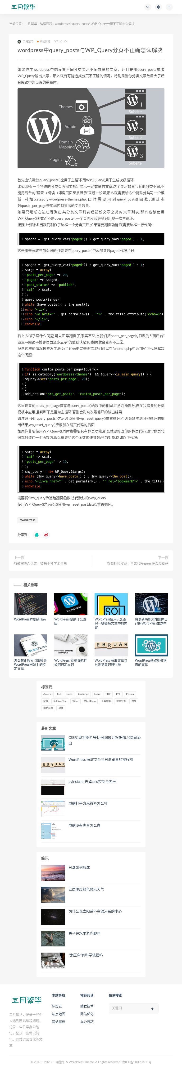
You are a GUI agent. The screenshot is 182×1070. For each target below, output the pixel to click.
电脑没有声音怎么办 (84, 825)
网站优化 (87, 1014)
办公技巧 (87, 1022)
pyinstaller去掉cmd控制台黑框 (92, 782)
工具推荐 (106, 701)
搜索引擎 (121, 701)
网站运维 (48, 708)
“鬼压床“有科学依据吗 (85, 955)
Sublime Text (60, 701)
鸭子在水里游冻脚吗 (84, 933)
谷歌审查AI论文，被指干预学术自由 (40, 563)
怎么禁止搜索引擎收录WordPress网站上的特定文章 (30, 664)
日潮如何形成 (79, 867)
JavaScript (83, 694)
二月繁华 (31, 24)
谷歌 (61, 708)
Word (75, 701)
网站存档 (58, 1022)
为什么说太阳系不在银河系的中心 (95, 911)
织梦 (134, 701)
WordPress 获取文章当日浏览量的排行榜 (100, 760)
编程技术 (87, 1006)
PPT (118, 694)
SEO (45, 701)
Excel (69, 694)
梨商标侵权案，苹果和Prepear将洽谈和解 (137, 563)
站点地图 (58, 1014)
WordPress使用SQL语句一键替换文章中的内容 (111, 623)
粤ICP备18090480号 (136, 1062)
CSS (59, 694)
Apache (47, 694)
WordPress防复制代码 (30, 619)
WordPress (27, 520)
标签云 (57, 1006)
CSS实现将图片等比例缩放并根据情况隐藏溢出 (104, 740)
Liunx (97, 694)
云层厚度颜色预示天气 (86, 889)
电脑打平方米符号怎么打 (88, 803)
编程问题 (46, 24)
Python (130, 694)
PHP (108, 694)
